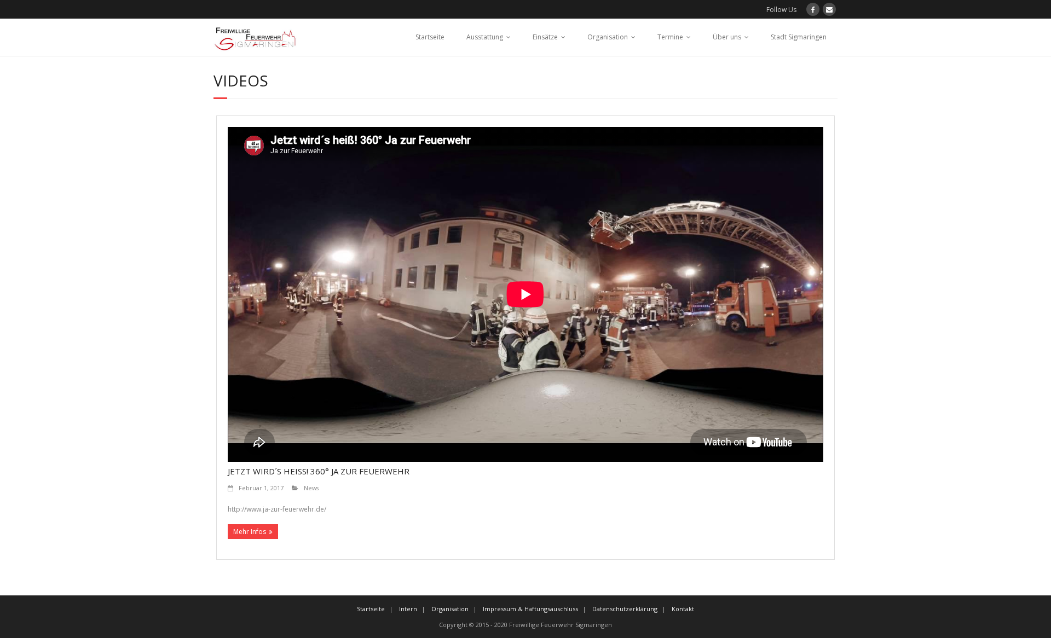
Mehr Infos (249, 531)
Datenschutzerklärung (624, 609)
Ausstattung (484, 37)
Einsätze (545, 37)
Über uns (727, 37)
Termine (670, 37)
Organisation (607, 37)
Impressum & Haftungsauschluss (530, 609)
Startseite (429, 37)
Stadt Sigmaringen (799, 37)
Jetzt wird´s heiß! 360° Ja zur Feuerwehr (318, 471)
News (311, 488)
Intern (408, 609)
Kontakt (683, 609)
